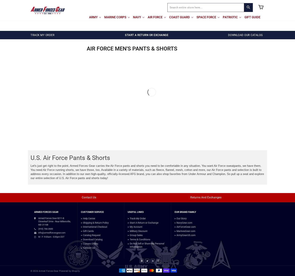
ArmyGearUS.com (186, 235)
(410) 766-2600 (45, 229)
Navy (137, 17)
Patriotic (230, 17)
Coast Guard (180, 17)
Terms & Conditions (140, 239)
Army (93, 17)
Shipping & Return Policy (96, 222)
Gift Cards (88, 231)
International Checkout (95, 226)
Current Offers (90, 243)
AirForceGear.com (186, 226)
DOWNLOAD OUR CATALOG (245, 35)
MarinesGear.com (186, 231)
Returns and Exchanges (206, 197)
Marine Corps (115, 17)
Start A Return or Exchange (144, 222)
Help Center (89, 218)
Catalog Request (92, 235)
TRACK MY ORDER (42, 35)
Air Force (155, 17)
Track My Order (138, 218)
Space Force (206, 17)
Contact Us (89, 197)
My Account (136, 226)
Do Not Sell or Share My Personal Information (147, 245)
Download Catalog (93, 239)
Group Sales (136, 235)
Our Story (182, 218)
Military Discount (139, 231)
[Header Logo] (48, 10)
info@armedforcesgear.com (51, 232)
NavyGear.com (184, 222)
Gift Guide (252, 17)
